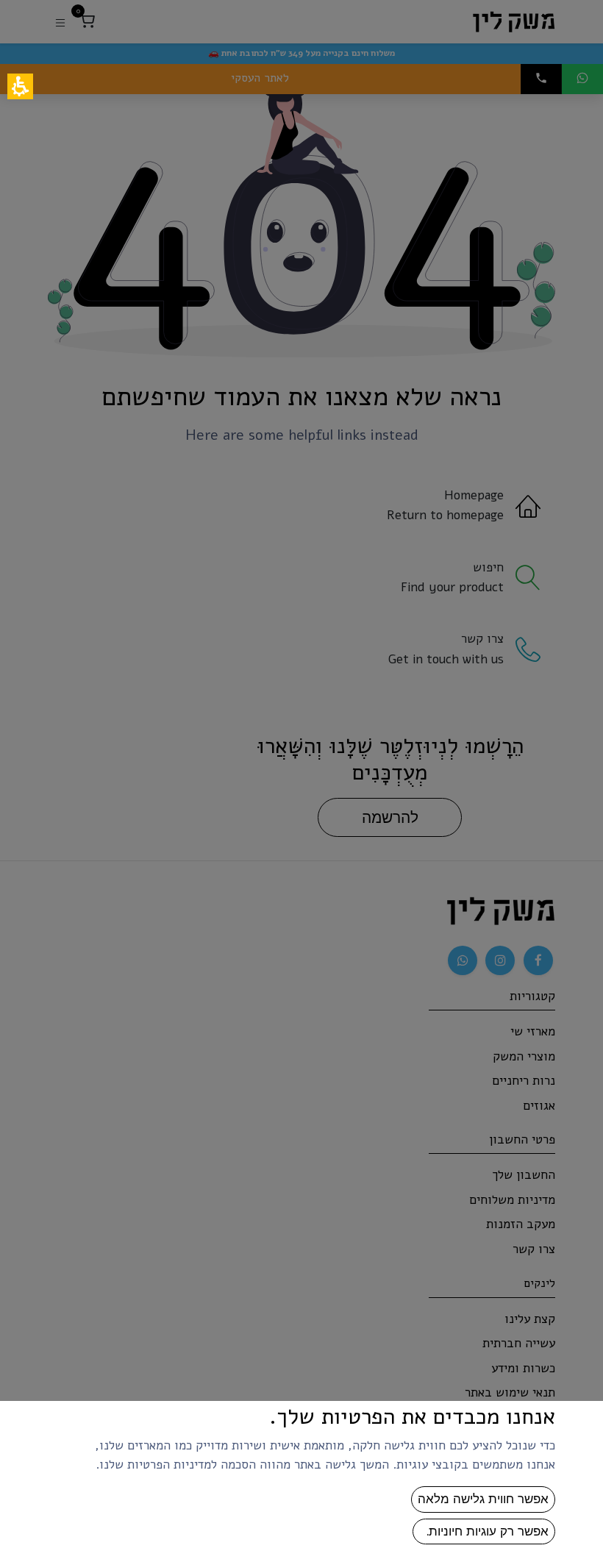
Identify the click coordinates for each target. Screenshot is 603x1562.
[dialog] (301, 781)
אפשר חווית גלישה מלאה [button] (483, 1499)
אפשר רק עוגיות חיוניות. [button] (484, 1531)
